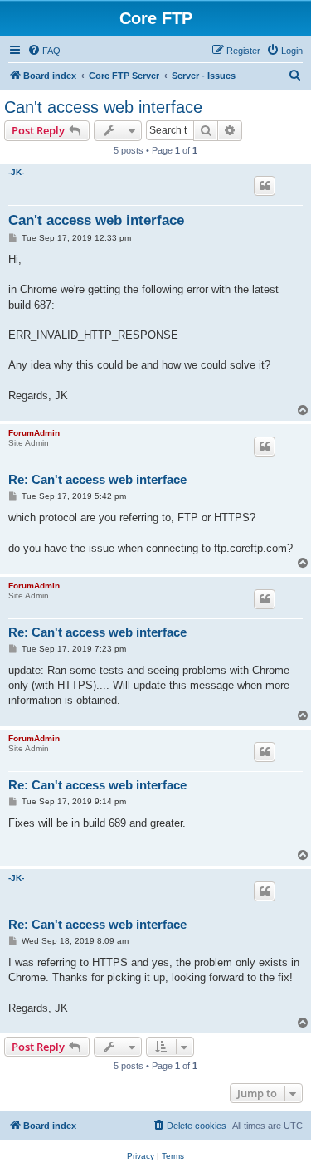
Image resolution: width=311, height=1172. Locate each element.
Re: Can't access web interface (97, 479)
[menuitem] (44, 51)
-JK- (16, 172)
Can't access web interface (103, 107)
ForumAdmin (34, 432)
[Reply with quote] (264, 186)
